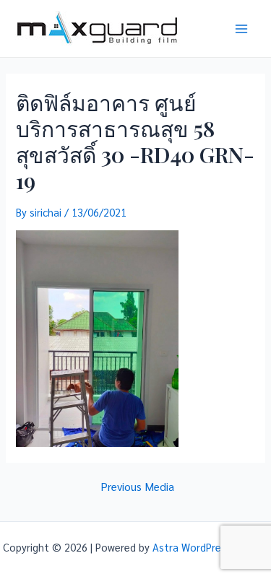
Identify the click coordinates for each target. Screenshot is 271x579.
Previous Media (137, 486)
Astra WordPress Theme (210, 547)
